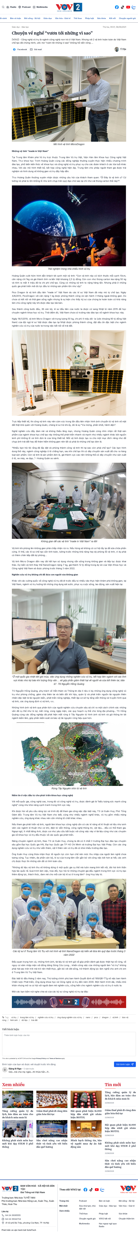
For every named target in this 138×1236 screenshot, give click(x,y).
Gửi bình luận (123, 1064)
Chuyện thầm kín (126, 1218)
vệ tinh (115, 1017)
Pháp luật (89, 18)
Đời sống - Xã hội (32, 18)
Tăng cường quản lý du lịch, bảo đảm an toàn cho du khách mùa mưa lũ (120, 1095)
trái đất (34, 1020)
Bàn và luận (15, 18)
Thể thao (78, 18)
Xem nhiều (64, 1211)
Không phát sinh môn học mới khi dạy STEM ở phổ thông (120, 1145)
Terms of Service (55, 1058)
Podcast (26, 7)
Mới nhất (63, 1206)
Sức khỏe (101, 18)
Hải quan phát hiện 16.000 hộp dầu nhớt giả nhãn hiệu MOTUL (120, 1128)
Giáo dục (48, 18)
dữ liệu (24, 1020)
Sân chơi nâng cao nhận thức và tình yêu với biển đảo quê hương (120, 1163)
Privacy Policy (41, 1058)
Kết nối (112, 18)
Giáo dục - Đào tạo (20, 27)
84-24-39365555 (13, 1215)
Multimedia (42, 7)
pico (96, 1017)
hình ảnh (14, 1020)
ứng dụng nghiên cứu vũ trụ (69, 1017)
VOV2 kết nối (105, 1218)
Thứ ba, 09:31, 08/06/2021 (114, 27)
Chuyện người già (127, 18)
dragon (105, 1017)
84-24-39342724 (13, 1219)
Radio (13, 7)
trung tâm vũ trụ (27, 1017)
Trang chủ (64, 1201)
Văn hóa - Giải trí (62, 18)
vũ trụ (13, 1017)
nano (88, 1017)
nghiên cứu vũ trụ (45, 1017)
